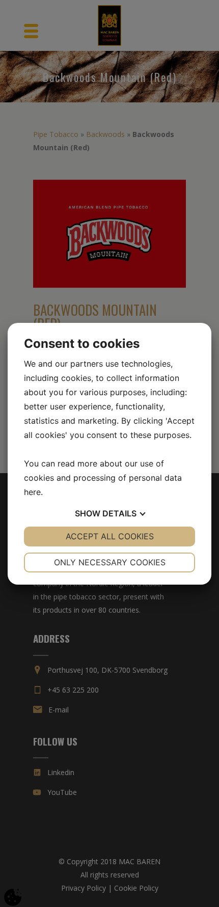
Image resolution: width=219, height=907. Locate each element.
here (32, 492)
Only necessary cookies (110, 562)
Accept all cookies (110, 536)
